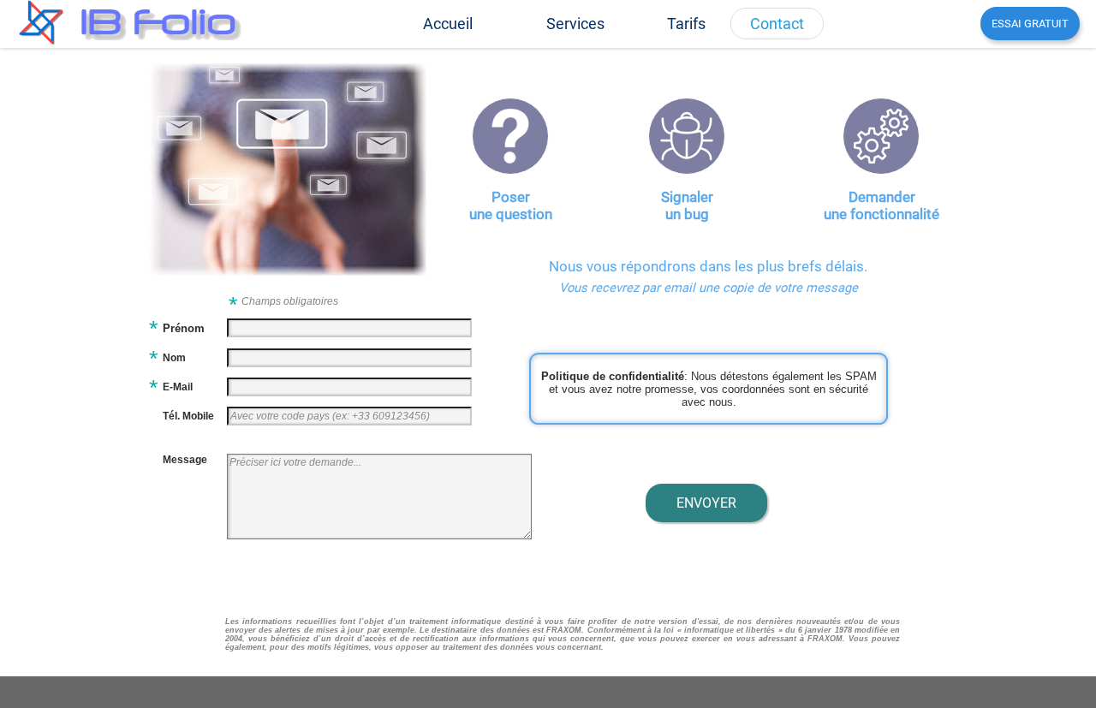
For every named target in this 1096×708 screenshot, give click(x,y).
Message (185, 460)
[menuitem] (448, 23)
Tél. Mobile (188, 416)
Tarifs (686, 24)
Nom (174, 358)
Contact (777, 24)
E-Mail (178, 387)
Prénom (184, 328)
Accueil (448, 24)
